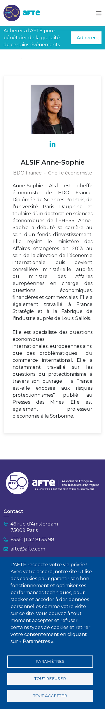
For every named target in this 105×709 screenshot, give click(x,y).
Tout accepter (50, 695)
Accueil (11, 58)
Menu (99, 13)
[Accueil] (22, 12)
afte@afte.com (27, 549)
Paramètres (50, 661)
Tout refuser (50, 678)
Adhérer (86, 37)
